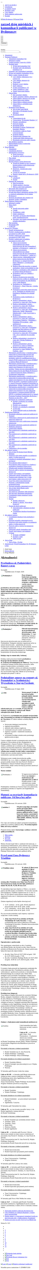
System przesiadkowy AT (21, 87)
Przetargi (11, 416)
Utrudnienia (8, 7)
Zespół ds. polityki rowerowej (22, 156)
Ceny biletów (9, 12)
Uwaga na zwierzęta (19, 172)
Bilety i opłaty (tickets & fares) (18, 75)
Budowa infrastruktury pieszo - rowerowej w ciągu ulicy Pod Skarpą (24, 301)
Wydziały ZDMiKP (19, 535)
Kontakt (7, 16)
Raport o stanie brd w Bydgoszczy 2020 (25, 174)
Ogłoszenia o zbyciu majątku (18, 448)
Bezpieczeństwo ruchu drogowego (20, 161)
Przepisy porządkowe (19, 122)
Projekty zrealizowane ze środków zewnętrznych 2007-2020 (19, 233)
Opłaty (11, 206)
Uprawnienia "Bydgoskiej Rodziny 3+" (25, 120)
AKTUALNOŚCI (10, 5)
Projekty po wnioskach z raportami (24, 407)
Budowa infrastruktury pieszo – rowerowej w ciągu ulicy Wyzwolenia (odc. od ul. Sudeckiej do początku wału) (25, 333)
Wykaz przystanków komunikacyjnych (21, 73)
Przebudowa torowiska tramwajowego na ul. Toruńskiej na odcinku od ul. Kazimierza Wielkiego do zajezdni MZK (25, 292)
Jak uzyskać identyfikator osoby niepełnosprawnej (19, 489)
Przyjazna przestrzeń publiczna (18, 190)
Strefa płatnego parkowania (13, 14)
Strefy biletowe (17, 86)
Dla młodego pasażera (16, 142)
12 (5, 1246)
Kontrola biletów (18, 134)
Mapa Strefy (13, 205)
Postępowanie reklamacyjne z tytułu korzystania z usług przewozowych (20, 478)
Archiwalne (16, 408)
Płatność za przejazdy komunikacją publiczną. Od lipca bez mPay (19, 796)
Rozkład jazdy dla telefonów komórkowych (22, 68)
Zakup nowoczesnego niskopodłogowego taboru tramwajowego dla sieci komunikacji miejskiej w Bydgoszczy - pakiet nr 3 (24, 245)
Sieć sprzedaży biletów (20, 95)
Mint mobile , (9, 835)
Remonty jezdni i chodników (18, 199)
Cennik (15, 210)
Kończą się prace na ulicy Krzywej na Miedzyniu (20, 1220)
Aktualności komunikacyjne (17, 59)
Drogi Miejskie (9, 147)
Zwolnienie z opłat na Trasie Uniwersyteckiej (22, 132)
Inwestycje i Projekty (11, 228)
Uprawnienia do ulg (19, 118)
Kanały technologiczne (16, 230)
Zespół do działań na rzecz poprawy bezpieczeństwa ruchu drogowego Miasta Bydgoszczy (24, 165)
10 (5, 1243)
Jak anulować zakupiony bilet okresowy (21, 491)
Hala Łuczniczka (18, 183)
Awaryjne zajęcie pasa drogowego (19, 481)
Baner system (13, 176)
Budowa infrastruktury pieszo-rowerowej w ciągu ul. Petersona (23, 344)
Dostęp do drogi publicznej (17, 506)
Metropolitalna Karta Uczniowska (19, 143)
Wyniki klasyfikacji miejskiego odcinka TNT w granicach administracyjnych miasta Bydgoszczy (23, 194)
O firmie (11, 533)
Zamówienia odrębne (15, 428)
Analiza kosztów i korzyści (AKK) (20, 62)
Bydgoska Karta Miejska (16, 107)
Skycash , (8, 838)
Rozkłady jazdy (10, 10)
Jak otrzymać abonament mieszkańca (20, 493)
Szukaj (3, 49)
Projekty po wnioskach (20, 405)
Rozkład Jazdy (13, 64)
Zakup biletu (13, 93)
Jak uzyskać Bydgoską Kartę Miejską (20, 452)
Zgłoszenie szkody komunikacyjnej (20, 475)
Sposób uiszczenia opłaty (21, 208)
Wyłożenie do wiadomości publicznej (20, 399)
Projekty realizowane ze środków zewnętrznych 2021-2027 (19, 240)
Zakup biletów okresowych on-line (24, 98)
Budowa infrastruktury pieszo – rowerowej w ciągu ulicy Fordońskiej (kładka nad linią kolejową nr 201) (24, 327)
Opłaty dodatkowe (18, 214)
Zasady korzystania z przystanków (20, 473)
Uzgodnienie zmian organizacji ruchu (20, 495)
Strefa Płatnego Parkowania (13, 201)
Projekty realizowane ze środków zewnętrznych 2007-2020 (19, 236)
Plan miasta (12, 158)
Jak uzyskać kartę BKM (20, 109)
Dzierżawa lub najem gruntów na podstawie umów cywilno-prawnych (23, 456)
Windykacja (12, 497)
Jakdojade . (8, 840)
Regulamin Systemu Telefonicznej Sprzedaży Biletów (23, 128)
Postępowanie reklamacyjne (21, 136)
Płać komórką (13, 223)
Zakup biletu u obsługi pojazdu (22, 102)
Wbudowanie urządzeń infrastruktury (20, 468)
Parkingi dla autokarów (16, 181)
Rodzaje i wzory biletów (20, 84)
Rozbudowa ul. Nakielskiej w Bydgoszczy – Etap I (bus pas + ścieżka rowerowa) (25, 286)
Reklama (11, 454)
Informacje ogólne (14, 60)
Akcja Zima (8, 540)
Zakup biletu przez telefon (21, 100)
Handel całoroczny (19, 500)
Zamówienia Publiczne (12, 412)
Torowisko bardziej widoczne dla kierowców (19, 1211)
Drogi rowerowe (18, 154)
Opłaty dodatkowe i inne (20, 89)
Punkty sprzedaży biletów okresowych (25, 96)
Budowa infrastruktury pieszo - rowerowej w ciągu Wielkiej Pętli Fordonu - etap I (23, 349)
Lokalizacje (16, 178)
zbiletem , (8, 837)
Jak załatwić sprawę (11, 450)
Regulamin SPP (14, 225)
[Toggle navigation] (1, 2)
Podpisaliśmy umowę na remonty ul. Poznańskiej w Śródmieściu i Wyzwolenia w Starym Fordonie (19, 680)
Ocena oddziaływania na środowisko (24, 410)
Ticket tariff (16, 82)
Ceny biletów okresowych (21, 80)
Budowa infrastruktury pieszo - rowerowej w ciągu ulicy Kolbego (23, 305)
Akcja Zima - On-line (15, 542)
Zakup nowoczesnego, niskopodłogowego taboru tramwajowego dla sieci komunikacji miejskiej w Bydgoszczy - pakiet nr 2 (24, 252)
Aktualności (8, 55)
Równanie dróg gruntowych (18, 188)
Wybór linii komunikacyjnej (21, 66)
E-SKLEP (12, 226)
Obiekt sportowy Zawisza (21, 185)
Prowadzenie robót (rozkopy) (18, 463)
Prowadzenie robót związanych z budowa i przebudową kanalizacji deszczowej (22, 465)
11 (5, 1244)
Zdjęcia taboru (13, 145)
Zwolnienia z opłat (19, 212)
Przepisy (11, 116)
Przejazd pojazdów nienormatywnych (21, 486)
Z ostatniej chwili (10, 9)
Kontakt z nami (17, 537)
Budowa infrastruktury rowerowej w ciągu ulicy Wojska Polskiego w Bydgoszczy (24, 340)
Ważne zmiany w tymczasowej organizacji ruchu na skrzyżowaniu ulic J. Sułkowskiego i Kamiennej (21, 1217)
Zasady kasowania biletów (21, 91)
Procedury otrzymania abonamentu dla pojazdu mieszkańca (25, 220)
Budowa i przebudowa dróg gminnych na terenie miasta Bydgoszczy (25, 270)
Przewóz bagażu (18, 124)
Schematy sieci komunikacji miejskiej (20, 71)
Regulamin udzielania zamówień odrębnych (22, 425)
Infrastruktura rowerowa (16, 152)
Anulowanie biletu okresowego (23, 138)
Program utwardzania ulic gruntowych (21, 197)
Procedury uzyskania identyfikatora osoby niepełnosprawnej (24, 216)
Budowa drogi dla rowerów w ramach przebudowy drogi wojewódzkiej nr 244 (25, 267)
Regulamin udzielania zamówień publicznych (23, 414)
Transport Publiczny (11, 57)
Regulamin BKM (18, 115)
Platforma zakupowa (15, 427)
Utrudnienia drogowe (15, 151)
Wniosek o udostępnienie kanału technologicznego (19, 483)
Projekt (15, 179)
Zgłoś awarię (17, 538)
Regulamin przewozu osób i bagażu (24, 140)
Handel (11, 499)
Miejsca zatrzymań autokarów (22, 187)
